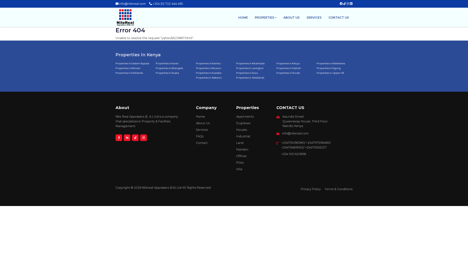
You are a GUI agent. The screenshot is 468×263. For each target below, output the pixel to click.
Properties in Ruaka (167, 72)
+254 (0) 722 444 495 (168, 3)
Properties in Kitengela (169, 68)
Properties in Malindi (288, 68)
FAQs (199, 136)
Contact (202, 143)
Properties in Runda (288, 72)
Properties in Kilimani (128, 68)
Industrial (243, 136)
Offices (241, 156)
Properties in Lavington (250, 68)
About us (291, 17)
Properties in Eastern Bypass (132, 63)
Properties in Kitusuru (208, 68)
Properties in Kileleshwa (331, 63)
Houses (241, 130)
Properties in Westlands (250, 77)
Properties (264, 17)
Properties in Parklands (129, 72)
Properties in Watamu (209, 77)
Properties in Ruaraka (208, 72)
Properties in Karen (167, 63)
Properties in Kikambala (250, 63)
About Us (203, 123)
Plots (240, 162)
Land (240, 143)
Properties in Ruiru (247, 72)
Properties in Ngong (329, 68)
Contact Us (339, 17)
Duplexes (243, 123)
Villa (239, 169)
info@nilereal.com (132, 3)
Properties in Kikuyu (288, 63)
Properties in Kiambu (208, 63)
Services (314, 17)
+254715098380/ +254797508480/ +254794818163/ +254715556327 (306, 145)
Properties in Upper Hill (330, 72)
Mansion (242, 149)
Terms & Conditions (338, 189)
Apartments (245, 116)
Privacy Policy (311, 189)
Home (243, 17)
